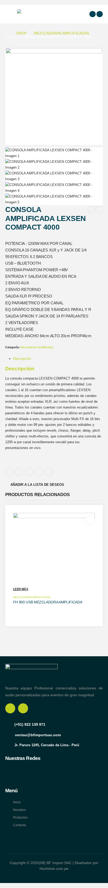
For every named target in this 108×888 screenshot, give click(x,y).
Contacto (19, 825)
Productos (20, 817)
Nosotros (19, 809)
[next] (99, 209)
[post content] (54, 554)
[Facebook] (92, 14)
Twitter (19, 472)
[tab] (22, 359)
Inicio (17, 802)
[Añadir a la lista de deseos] (90, 520)
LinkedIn (29, 472)
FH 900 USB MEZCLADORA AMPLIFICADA (47, 602)
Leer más (20, 589)
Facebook (9, 472)
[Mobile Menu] (10, 14)
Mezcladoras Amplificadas (36, 347)
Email (48, 472)
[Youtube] (99, 14)
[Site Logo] (30, 14)
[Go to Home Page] (7, 33)
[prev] (91, 209)
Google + (39, 472)
